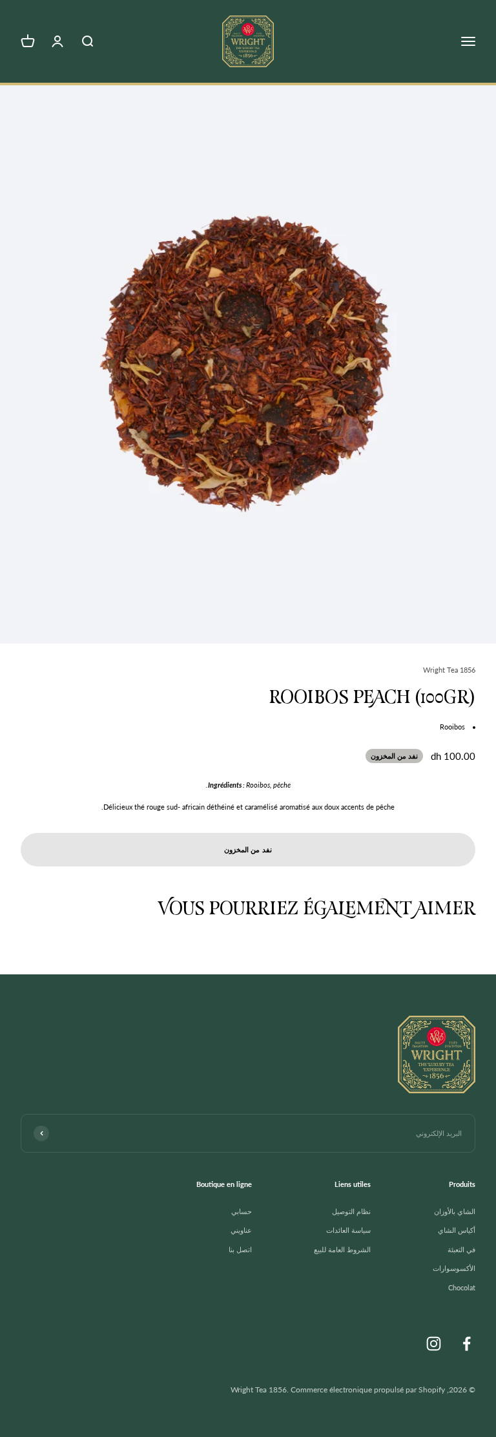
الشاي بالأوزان (454, 1211)
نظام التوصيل (351, 1211)
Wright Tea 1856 (449, 670)
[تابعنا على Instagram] (433, 1343)
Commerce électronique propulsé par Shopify (368, 1389)
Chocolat (461, 1287)
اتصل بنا (240, 1249)
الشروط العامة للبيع (342, 1249)
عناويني (241, 1230)
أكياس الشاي (456, 1230)
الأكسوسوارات (454, 1268)
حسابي (241, 1211)
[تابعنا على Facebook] (466, 1343)
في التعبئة (461, 1249)
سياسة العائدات (348, 1230)
